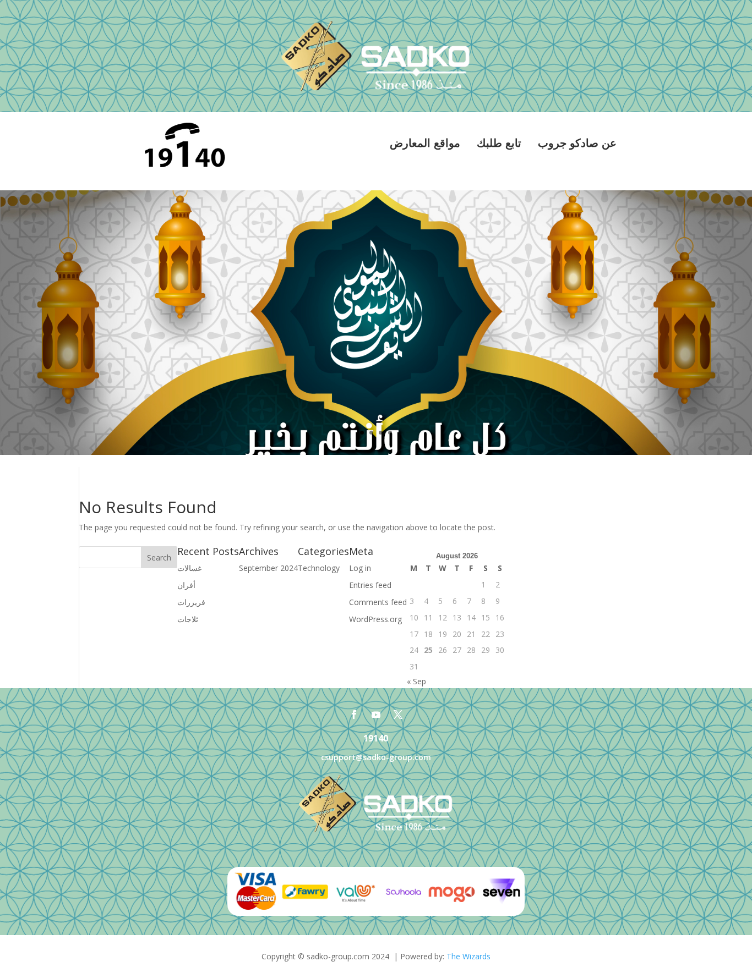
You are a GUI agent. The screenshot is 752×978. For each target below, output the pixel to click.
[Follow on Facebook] (354, 714)
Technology (319, 568)
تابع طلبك (499, 143)
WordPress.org (375, 619)
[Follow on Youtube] (376, 714)
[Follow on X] (398, 714)
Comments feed (378, 602)
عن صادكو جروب (577, 143)
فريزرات (191, 602)
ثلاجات (187, 619)
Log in (360, 568)
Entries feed (370, 585)
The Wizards (468, 956)
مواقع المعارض (425, 143)
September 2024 (268, 568)
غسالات (189, 568)
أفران (186, 585)
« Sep (416, 681)
